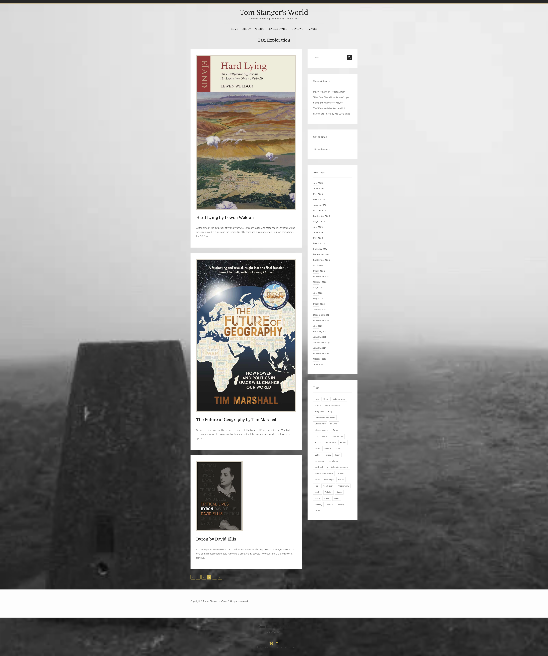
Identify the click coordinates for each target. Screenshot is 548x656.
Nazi (317, 486)
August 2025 (319, 221)
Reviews (297, 29)
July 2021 (317, 326)
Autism (318, 405)
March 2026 (319, 199)
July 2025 (318, 227)
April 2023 (318, 265)
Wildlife (329, 504)
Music (317, 480)
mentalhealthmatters (324, 473)
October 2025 (320, 210)
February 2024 (320, 249)
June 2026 (318, 188)
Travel (327, 498)
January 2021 (319, 337)
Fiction (343, 442)
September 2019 (321, 342)
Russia (339, 492)
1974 (317, 399)
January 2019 (319, 348)
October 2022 (320, 282)
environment (337, 436)
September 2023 (321, 260)
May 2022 (318, 298)
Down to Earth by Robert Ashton (329, 92)
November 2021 (321, 320)
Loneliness (333, 461)
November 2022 (321, 276)
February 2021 (320, 331)
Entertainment (321, 436)
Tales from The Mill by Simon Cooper (331, 97)
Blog (330, 411)
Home (234, 29)
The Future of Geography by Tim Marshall (237, 419)
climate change (321, 430)
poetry (318, 492)
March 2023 (319, 271)
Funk (338, 449)
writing (341, 504)
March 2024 (319, 243)
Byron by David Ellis (216, 539)
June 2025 (318, 232)
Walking (318, 504)
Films (317, 449)
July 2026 (318, 183)
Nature (341, 480)
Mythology (329, 480)
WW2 (317, 511)
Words (259, 29)
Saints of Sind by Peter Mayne (328, 103)
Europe (318, 442)
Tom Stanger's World (274, 13)
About (246, 29)
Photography (343, 486)
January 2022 (319, 309)
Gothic (317, 455)
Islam (337, 455)
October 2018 (319, 359)
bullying (333, 424)
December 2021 (321, 315)
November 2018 (321, 353)
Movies (341, 473)
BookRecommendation (325, 418)
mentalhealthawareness (337, 467)
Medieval (319, 467)
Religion (328, 492)
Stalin (317, 498)
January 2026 (319, 205)
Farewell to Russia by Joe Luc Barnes (331, 113)
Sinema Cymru (278, 29)
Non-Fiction (328, 486)
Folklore (327, 449)
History (328, 455)
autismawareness (332, 405)
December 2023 (321, 254)
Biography (319, 411)
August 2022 (319, 287)
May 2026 (318, 194)
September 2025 (321, 216)
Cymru (336, 430)
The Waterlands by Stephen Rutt (329, 108)
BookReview (320, 424)
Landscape (319, 461)
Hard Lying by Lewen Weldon (225, 217)
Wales (336, 498)
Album (326, 399)
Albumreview (339, 399)
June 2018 (318, 364)
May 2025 (318, 238)
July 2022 (318, 293)
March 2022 (319, 304)
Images (312, 29)
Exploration (331, 442)
